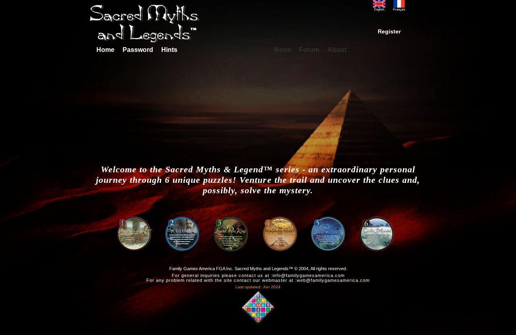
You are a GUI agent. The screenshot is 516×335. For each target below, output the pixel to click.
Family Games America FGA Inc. (201, 268)
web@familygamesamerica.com (333, 280)
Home (104, 49)
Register (389, 31)
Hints (169, 49)
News (282, 49)
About (336, 49)
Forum (309, 49)
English (379, 9)
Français (399, 9)
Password (138, 49)
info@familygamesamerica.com (309, 275)
